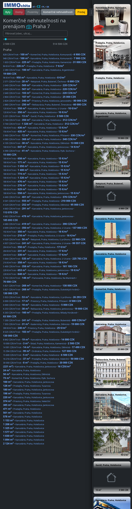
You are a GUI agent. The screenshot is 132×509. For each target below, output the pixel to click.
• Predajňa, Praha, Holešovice (22, 409)
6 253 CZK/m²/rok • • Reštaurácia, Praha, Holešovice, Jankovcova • (45, 308)
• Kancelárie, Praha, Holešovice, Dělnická (26, 374)
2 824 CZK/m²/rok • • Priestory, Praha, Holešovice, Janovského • (45, 100)
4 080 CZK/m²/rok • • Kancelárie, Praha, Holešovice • (40, 139)
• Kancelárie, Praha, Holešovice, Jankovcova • (37, 366)
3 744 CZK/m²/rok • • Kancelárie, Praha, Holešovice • (40, 120)
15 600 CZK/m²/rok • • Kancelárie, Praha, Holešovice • (38, 355)
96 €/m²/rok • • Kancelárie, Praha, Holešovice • (34, 77)
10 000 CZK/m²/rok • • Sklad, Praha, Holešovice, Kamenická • (41, 343)
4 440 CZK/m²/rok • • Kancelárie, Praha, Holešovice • (40, 197)
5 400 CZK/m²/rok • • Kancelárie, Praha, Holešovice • (40, 266)
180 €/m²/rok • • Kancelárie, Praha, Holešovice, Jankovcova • (41, 193)
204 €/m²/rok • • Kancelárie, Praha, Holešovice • (35, 251)
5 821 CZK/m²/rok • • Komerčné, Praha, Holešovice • (40, 285)
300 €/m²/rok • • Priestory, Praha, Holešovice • (35, 328)
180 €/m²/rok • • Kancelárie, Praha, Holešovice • (35, 158)
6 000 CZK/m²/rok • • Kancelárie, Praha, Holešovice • (38, 305)
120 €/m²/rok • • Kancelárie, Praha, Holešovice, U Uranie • (40, 108)
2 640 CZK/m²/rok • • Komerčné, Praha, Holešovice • (40, 93)
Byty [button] (7, 12)
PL (43, 6)
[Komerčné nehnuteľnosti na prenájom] (17, 5)
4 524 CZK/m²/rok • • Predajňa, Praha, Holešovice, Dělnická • (43, 204)
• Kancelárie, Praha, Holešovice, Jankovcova (28, 382)
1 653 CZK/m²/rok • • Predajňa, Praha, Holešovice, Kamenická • (44, 62)
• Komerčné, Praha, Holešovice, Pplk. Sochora (29, 378)
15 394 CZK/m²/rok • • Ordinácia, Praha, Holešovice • (39, 351)
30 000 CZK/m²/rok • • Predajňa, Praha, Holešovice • (38, 362)
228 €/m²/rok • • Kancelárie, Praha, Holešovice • (35, 274)
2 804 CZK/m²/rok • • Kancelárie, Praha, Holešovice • (39, 97)
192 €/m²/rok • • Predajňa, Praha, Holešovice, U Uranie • (39, 235)
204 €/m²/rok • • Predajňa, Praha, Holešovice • (35, 247)
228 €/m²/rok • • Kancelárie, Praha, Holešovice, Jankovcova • (41, 270)
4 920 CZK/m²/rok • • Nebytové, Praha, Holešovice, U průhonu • (44, 239)
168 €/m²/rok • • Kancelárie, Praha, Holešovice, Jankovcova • (41, 147)
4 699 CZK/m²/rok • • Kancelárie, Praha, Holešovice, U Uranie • (45, 228)
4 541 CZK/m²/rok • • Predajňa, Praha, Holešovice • (39, 201)
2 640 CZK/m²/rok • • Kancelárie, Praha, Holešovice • (40, 85)
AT (33, 6)
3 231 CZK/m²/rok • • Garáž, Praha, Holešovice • (36, 116)
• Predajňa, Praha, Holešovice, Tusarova (27, 385)
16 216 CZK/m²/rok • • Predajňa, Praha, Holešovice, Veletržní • (43, 358)
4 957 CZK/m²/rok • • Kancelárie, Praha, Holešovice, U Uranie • (44, 243)
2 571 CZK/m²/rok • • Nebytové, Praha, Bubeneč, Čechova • (41, 81)
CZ (38, 6)
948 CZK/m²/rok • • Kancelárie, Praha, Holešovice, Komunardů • (44, 58)
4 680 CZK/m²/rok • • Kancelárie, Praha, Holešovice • (40, 224)
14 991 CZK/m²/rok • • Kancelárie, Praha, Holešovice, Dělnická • (44, 347)
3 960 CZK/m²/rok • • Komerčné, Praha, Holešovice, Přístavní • (44, 135)
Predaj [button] (81, 12)
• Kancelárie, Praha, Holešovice (22, 370)
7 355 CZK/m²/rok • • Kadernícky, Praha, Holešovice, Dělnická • (43, 324)
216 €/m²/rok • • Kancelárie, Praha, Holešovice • (35, 262)
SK (48, 6)
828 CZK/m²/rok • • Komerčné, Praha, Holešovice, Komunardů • (44, 54)
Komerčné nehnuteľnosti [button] (58, 12)
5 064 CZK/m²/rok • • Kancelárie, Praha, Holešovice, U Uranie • (45, 258)
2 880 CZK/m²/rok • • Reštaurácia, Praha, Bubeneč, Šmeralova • (44, 104)
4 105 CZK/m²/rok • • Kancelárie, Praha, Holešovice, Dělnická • (43, 143)
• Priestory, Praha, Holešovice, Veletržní (26, 401)
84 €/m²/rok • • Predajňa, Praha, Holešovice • (33, 66)
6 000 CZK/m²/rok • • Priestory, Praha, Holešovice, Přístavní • (42, 301)
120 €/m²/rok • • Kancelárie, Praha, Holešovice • (35, 112)
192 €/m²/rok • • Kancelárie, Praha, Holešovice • (35, 231)
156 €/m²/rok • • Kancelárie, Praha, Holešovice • (35, 127)
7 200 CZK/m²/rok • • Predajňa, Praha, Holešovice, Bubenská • (44, 320)
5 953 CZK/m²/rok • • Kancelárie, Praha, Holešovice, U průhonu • (44, 297)
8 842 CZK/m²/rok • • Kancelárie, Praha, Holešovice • (39, 339)
